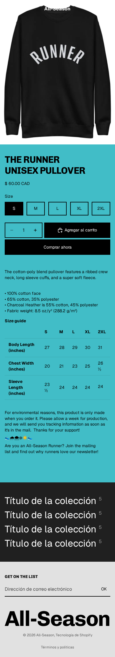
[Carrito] (107, 8)
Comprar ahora (58, 247)
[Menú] (7, 9)
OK (104, 589)
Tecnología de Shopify (74, 635)
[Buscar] (19, 8)
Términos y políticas (57, 647)
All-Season (45, 635)
